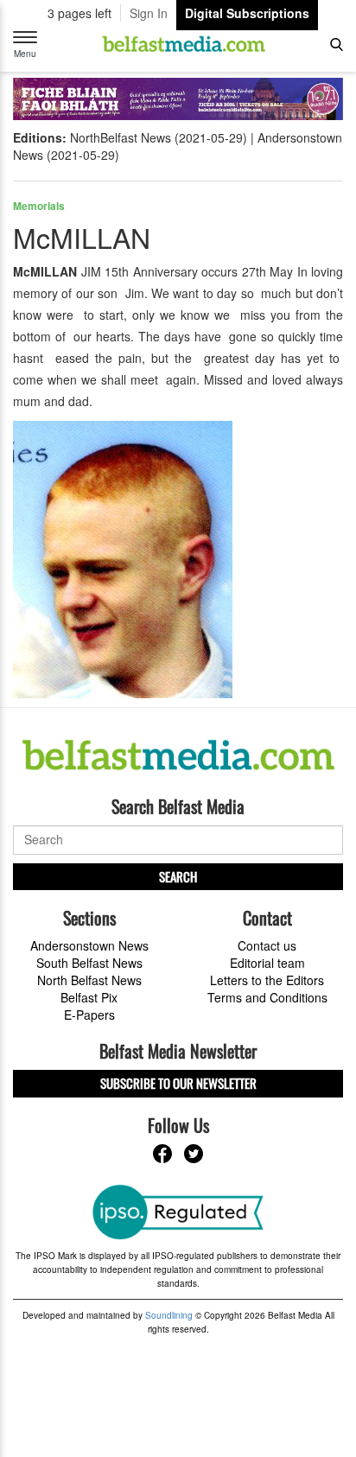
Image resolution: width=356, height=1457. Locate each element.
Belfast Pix (89, 997)
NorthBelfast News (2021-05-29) (158, 137)
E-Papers (89, 1014)
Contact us (267, 945)
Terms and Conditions (267, 997)
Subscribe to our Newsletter (178, 1082)
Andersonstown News (89, 945)
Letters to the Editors (267, 980)
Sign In (149, 13)
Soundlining (169, 1315)
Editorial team (267, 962)
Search (178, 876)
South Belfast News (89, 962)
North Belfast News (89, 980)
